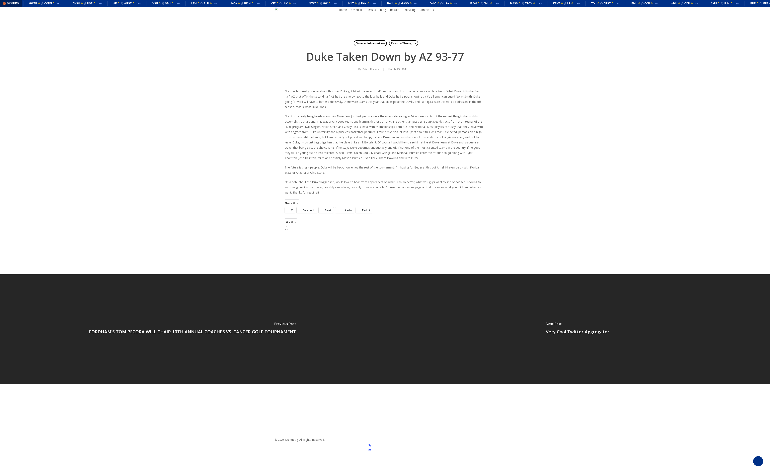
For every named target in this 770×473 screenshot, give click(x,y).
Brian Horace (370, 69)
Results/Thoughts (403, 43)
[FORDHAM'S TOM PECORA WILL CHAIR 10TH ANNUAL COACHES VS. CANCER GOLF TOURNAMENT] (192, 329)
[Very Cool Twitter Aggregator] (577, 329)
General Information (370, 43)
